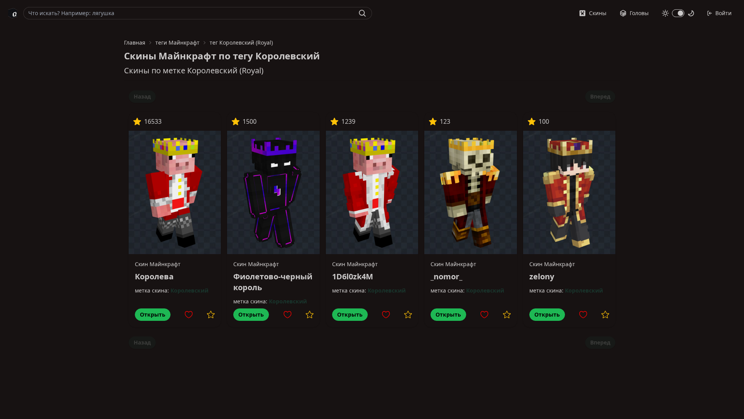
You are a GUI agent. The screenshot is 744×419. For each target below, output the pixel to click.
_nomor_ (446, 276)
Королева (154, 276)
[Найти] (362, 13)
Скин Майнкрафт (158, 264)
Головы (639, 13)
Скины (597, 13)
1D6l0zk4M (352, 276)
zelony (541, 276)
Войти (723, 13)
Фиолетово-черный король (272, 282)
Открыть (152, 314)
